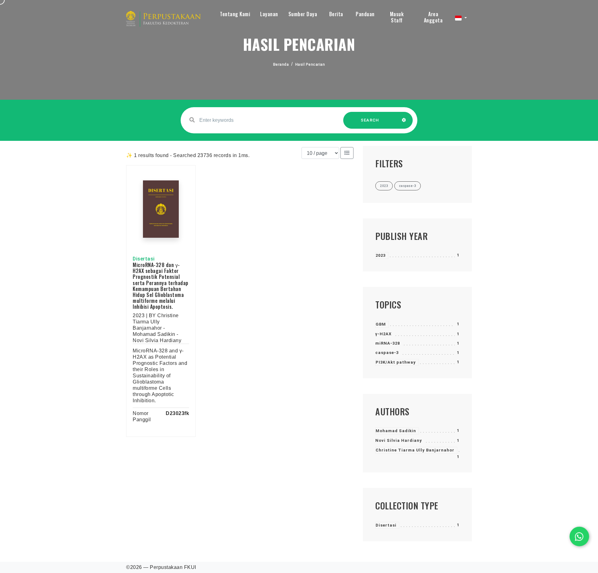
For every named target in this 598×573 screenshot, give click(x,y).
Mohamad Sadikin (396, 430)
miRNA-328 (387, 343)
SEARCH (370, 120)
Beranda (281, 64)
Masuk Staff (397, 17)
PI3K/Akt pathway (396, 362)
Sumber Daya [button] (302, 14)
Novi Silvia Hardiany (398, 440)
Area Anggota (433, 17)
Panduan (365, 14)
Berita (336, 14)
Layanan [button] (269, 14)
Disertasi (386, 525)
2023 (381, 255)
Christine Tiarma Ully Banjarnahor (415, 450)
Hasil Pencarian (310, 64)
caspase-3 (387, 352)
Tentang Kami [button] (235, 14)
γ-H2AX (383, 334)
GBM (381, 324)
